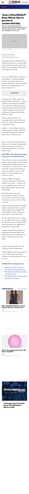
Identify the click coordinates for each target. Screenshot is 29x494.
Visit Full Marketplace (22, 288)
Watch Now (24, 2)
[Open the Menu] (2, 2)
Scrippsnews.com (19, 264)
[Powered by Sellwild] (25, 380)
